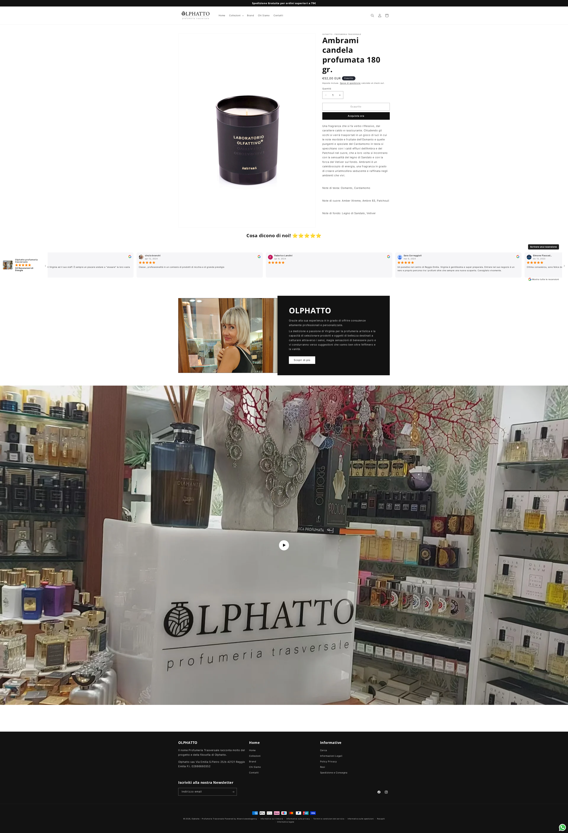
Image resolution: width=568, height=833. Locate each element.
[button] (236, 15)
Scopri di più (302, 360)
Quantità (326, 88)
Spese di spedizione (350, 83)
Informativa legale (285, 822)
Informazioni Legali (331, 756)
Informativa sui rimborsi (271, 819)
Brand (252, 761)
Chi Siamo (255, 767)
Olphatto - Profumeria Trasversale (208, 819)
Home (252, 750)
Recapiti (381, 819)
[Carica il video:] (284, 545)
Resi (322, 767)
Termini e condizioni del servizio (328, 819)
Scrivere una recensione (543, 246)
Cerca (323, 750)
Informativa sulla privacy (298, 819)
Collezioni (255, 756)
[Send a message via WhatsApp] (562, 827)
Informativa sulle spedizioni (361, 819)
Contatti (254, 772)
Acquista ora (356, 115)
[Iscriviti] (233, 792)
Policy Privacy (328, 761)
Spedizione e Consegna (333, 772)
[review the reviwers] (87, 257)
